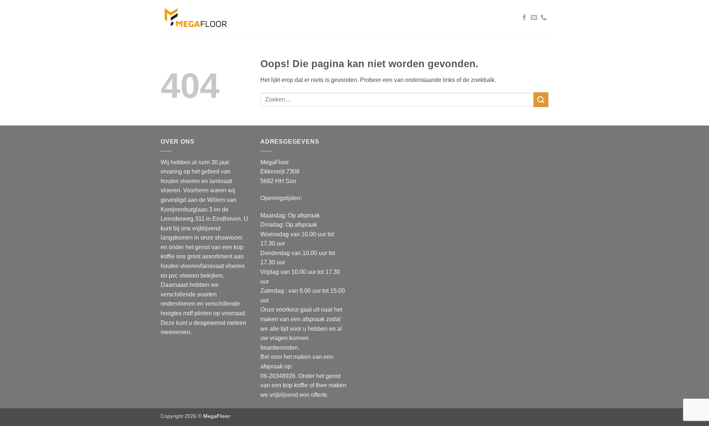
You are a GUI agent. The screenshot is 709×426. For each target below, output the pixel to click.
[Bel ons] (544, 17)
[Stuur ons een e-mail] (534, 17)
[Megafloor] (197, 17)
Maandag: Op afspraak (290, 215)
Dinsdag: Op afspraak (288, 224)
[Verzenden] (541, 99)
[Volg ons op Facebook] (524, 17)
